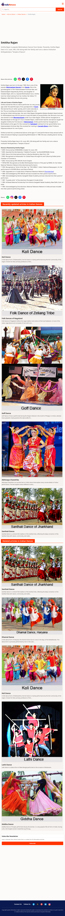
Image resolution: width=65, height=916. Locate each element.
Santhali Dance (8, 531)
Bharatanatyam (19, 117)
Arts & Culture (11, 14)
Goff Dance (6, 413)
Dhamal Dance (8, 637)
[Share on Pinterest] (31, 79)
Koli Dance (6, 257)
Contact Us (18, 904)
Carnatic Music (43, 126)
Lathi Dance (7, 765)
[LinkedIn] (45, 904)
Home (3, 14)
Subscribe (33, 843)
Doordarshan (49, 171)
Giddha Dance (7, 824)
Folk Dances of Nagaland (12, 318)
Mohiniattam (28, 122)
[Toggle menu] (62, 4)
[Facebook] (33, 904)
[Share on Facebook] (27, 79)
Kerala (27, 87)
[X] (37, 904)
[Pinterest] (41, 904)
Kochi (36, 107)
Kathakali (33, 124)
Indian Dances (21, 14)
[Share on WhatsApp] (15, 79)
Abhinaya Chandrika (10, 480)
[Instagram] (49, 904)
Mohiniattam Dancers (13, 87)
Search (60, 9)
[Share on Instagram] (19, 79)
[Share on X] (23, 79)
